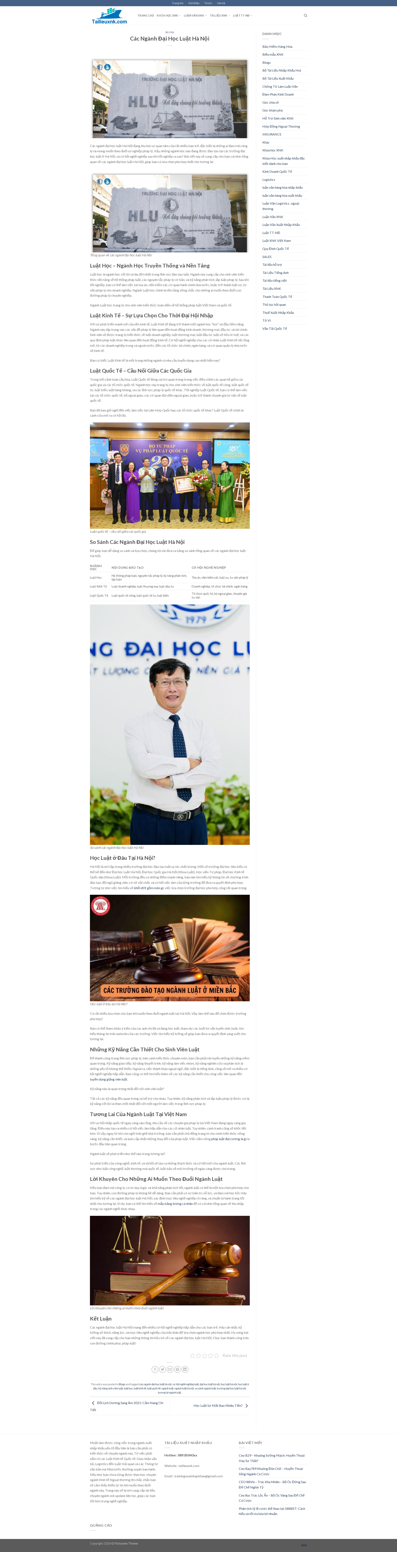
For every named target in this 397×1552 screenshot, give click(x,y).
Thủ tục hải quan (274, 304)
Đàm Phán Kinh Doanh (278, 94)
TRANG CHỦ (146, 15)
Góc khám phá (272, 110)
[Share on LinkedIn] (185, 1369)
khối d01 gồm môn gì (149, 888)
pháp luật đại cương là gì (228, 1139)
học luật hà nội (229, 1384)
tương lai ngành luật (169, 1392)
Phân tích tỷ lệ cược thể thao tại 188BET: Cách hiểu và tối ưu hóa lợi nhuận (272, 1511)
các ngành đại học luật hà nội (155, 1384)
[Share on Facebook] (155, 1369)
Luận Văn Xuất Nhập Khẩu (281, 225)
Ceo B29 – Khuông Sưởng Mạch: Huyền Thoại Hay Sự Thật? (272, 1458)
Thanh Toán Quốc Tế (277, 297)
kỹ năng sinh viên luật (110, 1388)
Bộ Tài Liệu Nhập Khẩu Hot (281, 70)
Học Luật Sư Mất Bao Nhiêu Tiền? (218, 1405)
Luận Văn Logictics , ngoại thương (280, 206)
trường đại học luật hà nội (231, 1388)
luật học (128, 1388)
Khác (266, 142)
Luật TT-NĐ (241, 15)
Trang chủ (177, 3)
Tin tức (208, 3)
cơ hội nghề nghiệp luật (185, 1384)
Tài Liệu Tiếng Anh (275, 273)
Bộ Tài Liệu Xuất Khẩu (278, 78)
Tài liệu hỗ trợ (272, 264)
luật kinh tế (140, 1388)
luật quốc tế (153, 1388)
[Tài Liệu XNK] (110, 15)
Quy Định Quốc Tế (275, 249)
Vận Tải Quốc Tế (274, 328)
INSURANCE (271, 134)
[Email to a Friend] (170, 1369)
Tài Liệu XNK (218, 15)
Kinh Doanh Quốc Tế (277, 171)
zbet (304, 1545)
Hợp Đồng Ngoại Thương (281, 126)
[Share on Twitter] (162, 1369)
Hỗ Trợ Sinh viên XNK (278, 118)
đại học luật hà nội (210, 1384)
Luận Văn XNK (194, 15)
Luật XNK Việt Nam (276, 240)
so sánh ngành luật (205, 1388)
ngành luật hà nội (184, 1388)
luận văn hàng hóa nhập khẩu (282, 187)
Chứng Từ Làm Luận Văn (280, 86)
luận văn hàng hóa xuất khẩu (282, 195)
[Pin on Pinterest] (177, 1369)
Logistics (268, 179)
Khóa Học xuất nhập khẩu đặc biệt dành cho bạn (283, 161)
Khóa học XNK (167, 15)
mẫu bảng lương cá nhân (175, 1203)
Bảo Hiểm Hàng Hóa (277, 46)
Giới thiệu (194, 3)
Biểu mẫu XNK (272, 54)
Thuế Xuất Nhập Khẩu (278, 312)
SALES (266, 257)
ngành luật (167, 1388)
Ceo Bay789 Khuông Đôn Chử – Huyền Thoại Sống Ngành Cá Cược (271, 1471)
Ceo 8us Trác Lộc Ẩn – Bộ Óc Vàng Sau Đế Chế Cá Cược (272, 1498)
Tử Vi (266, 320)
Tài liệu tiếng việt (274, 280)
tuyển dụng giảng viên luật (108, 1079)
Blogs (170, 32)
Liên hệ (221, 3)
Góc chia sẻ (270, 102)
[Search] (305, 15)
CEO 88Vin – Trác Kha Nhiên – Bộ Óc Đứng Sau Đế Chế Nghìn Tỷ (272, 1484)
